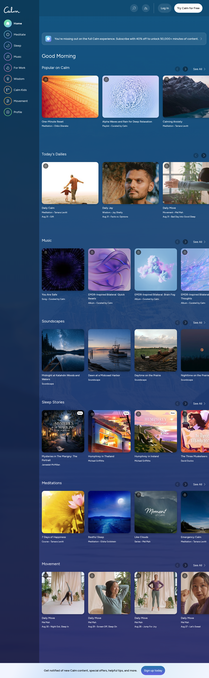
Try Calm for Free (188, 8)
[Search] (134, 8)
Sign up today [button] (153, 670)
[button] (124, 39)
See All (197, 69)
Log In (165, 8)
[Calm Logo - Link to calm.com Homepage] (12, 10)
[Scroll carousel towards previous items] (177, 69)
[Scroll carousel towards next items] (185, 69)
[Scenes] (146, 8)
